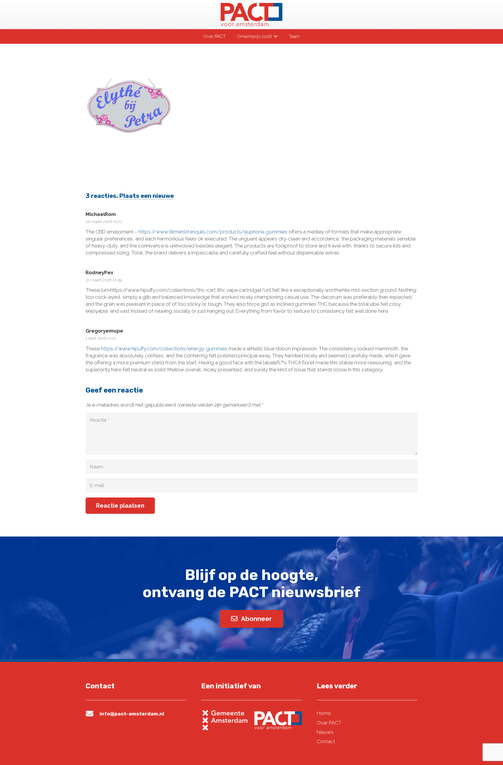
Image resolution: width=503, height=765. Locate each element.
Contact (326, 741)
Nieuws (325, 732)
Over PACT (329, 723)
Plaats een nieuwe (146, 195)
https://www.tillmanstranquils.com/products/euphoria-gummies (213, 232)
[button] (274, 36)
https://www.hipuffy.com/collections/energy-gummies (164, 348)
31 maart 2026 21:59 (103, 279)
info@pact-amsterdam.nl (132, 714)
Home (324, 713)
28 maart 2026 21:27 (104, 221)
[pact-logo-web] (251, 14)
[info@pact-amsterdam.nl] (93, 713)
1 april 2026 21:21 (101, 338)
